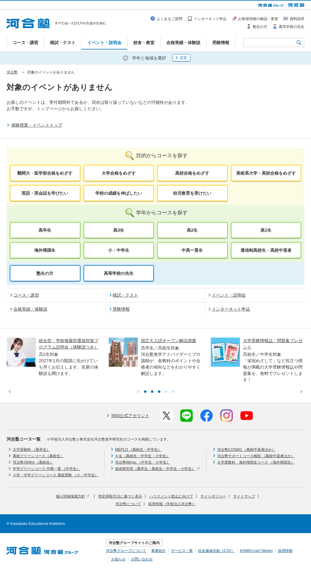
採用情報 (285, 551)
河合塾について (128, 504)
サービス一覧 (182, 551)
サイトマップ (244, 496)
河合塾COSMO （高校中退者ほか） (246, 449)
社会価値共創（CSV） (216, 551)
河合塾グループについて (126, 551)
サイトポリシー (213, 496)
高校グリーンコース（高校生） (38, 456)
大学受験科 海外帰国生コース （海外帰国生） (256, 462)
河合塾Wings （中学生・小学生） (142, 462)
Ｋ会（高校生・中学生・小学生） (142, 456)
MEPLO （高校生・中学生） (138, 449)
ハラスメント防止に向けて (171, 496)
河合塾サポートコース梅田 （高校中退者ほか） (256, 456)
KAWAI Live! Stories (256, 551)
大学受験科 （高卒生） (31, 449)
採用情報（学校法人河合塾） (172, 504)
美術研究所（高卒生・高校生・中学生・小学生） (155, 469)
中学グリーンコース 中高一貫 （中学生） (46, 469)
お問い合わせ (142, 559)
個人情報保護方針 (70, 496)
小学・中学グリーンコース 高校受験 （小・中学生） (55, 475)
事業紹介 (158, 551)
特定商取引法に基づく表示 (120, 496)
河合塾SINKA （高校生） (33, 462)
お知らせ (118, 559)
